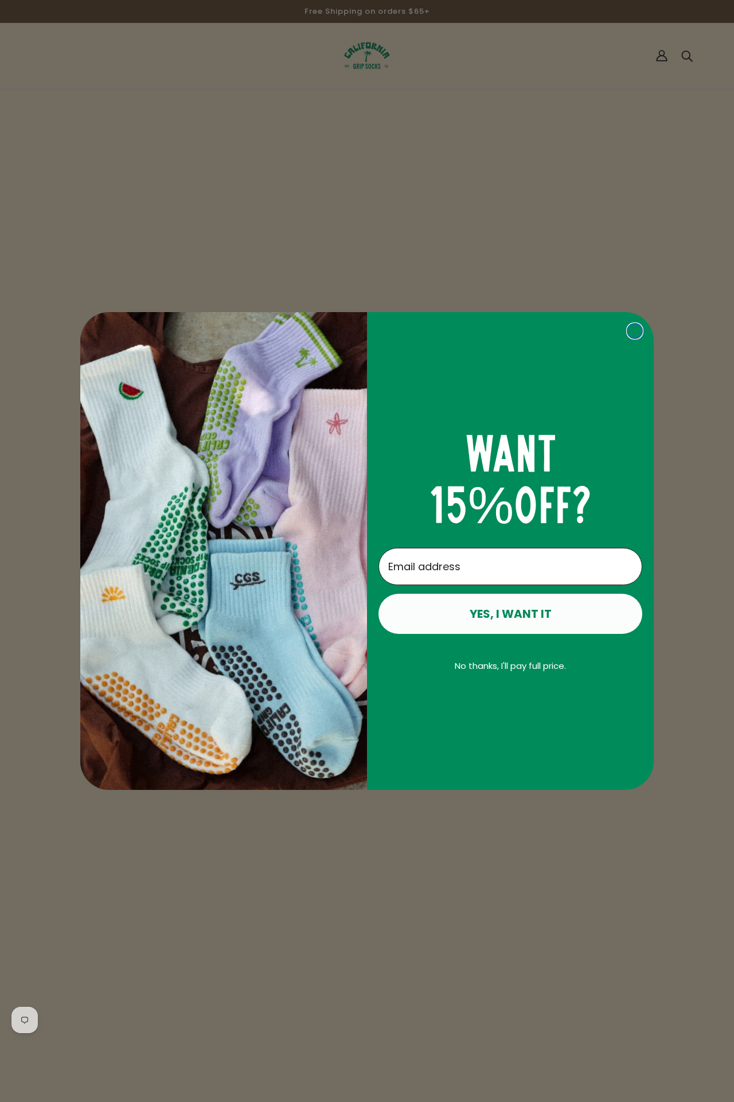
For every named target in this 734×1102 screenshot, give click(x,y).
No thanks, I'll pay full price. (510, 666)
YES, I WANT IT (511, 614)
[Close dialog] (634, 331)
